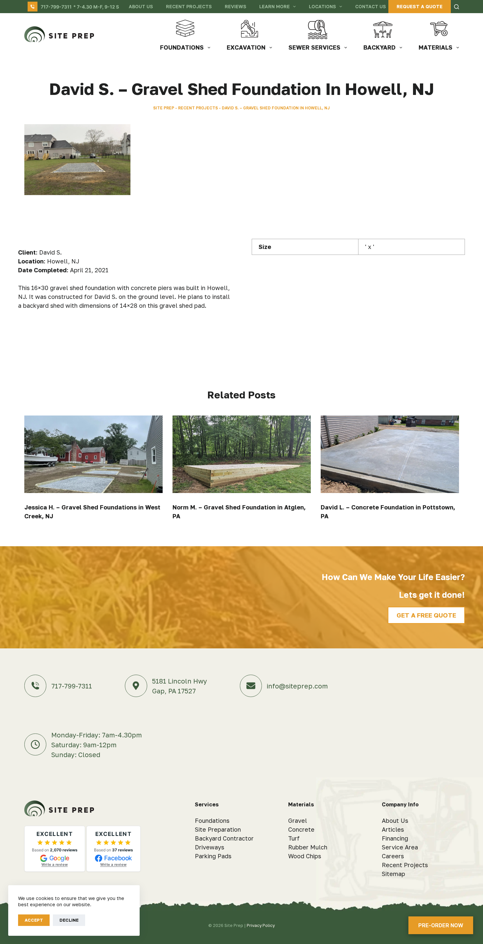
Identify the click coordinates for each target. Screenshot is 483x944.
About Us (141, 6)
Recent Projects (189, 6)
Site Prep (163, 107)
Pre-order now (440, 925)
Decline (69, 920)
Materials (435, 47)
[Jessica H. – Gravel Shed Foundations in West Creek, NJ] (93, 454)
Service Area (400, 847)
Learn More (274, 6)
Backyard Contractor (224, 838)
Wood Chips (304, 856)
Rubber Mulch (307, 847)
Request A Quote (420, 6)
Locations (322, 6)
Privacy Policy (261, 925)
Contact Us (370, 6)
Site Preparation (218, 829)
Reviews (235, 6)
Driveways (209, 847)
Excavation (246, 47)
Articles (393, 829)
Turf (294, 838)
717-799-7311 (56, 7)
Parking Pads (213, 856)
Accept (34, 920)
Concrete (301, 829)
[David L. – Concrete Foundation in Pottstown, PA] (390, 454)
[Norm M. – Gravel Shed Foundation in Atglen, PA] (241, 454)
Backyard (379, 47)
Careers (393, 856)
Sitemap (393, 873)
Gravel (297, 820)
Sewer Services (314, 47)
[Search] (456, 6)
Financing (395, 838)
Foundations (182, 47)
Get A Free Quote (426, 615)
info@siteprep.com (297, 686)
